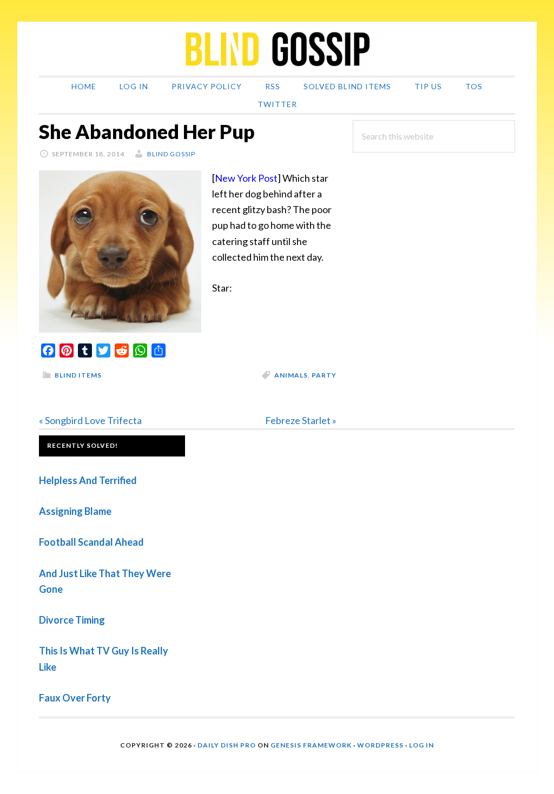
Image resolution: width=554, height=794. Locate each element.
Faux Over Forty (75, 698)
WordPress (380, 745)
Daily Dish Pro (226, 745)
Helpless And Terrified (88, 480)
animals (291, 375)
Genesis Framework (311, 745)
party (324, 375)
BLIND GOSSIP (277, 48)
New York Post (246, 178)
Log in (421, 745)
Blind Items (78, 375)
